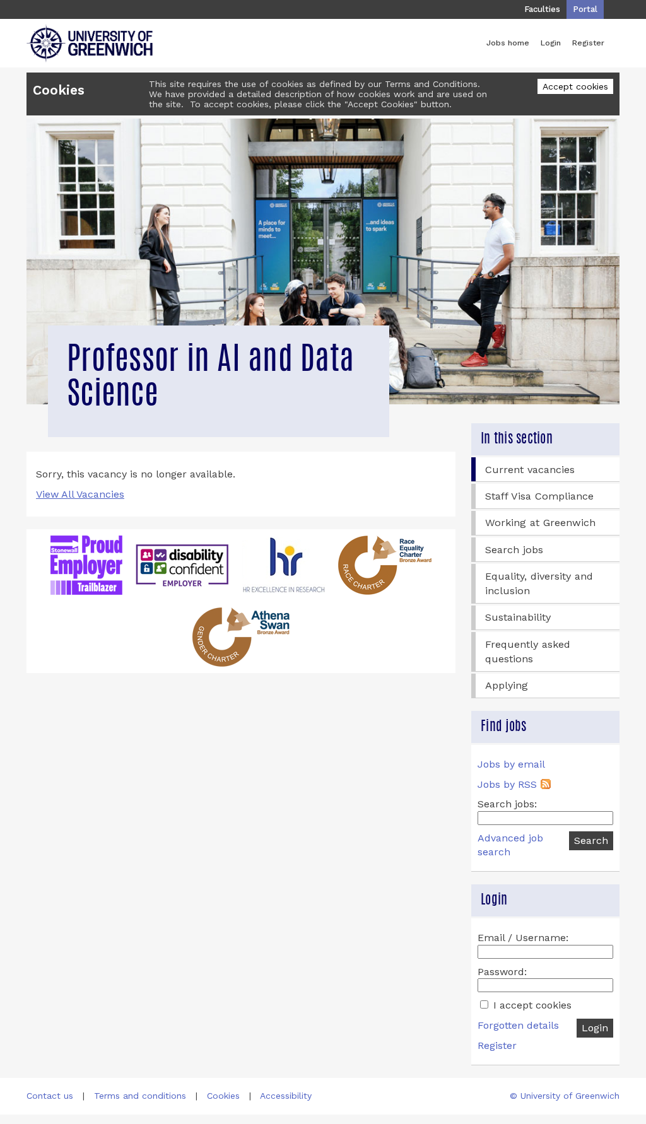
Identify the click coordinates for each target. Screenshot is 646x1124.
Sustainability (518, 617)
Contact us (49, 1096)
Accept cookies (575, 86)
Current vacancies (530, 470)
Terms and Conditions (431, 84)
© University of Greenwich (565, 1096)
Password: (502, 972)
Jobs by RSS (507, 784)
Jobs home (507, 42)
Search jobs (514, 550)
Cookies (223, 1096)
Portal (585, 9)
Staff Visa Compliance (539, 496)
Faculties (542, 9)
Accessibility (286, 1096)
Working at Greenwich (540, 523)
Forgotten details (518, 1025)
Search (591, 840)
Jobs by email (511, 764)
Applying (506, 685)
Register (588, 42)
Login (551, 42)
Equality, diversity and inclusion (539, 583)
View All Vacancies (80, 494)
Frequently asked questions (527, 651)
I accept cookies (531, 1005)
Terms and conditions (140, 1096)
